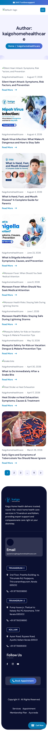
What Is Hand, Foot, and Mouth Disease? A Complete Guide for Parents (20, 200)
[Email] (10, 542)
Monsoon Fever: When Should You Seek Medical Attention (21, 288)
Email (11, 549)
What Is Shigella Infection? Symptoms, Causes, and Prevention (22, 259)
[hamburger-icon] (42, 10)
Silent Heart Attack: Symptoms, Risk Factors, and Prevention (23, 83)
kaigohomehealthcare (12, 77)
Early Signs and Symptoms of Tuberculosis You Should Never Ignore (24, 456)
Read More (7, 89)
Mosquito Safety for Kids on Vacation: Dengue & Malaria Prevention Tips (24, 347)
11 (34, 472)
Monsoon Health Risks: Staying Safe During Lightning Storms (22, 317)
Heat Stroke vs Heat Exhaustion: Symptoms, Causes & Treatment (21, 399)
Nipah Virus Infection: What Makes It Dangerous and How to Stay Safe (23, 141)
